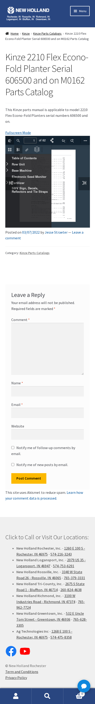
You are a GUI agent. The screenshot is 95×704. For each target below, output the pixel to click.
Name (17, 383)
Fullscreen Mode (18, 132)
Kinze (26, 33)
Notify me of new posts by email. (42, 464)
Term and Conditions (21, 671)
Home (15, 33)
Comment (20, 319)
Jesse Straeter (56, 232)
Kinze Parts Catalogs (47, 33)
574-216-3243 (61, 554)
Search (47, 696)
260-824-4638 (71, 589)
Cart (73, 692)
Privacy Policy (16, 677)
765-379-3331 (74, 577)
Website (17, 426)
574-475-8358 (61, 637)
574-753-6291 (63, 566)
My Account (16, 696)
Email (17, 404)
